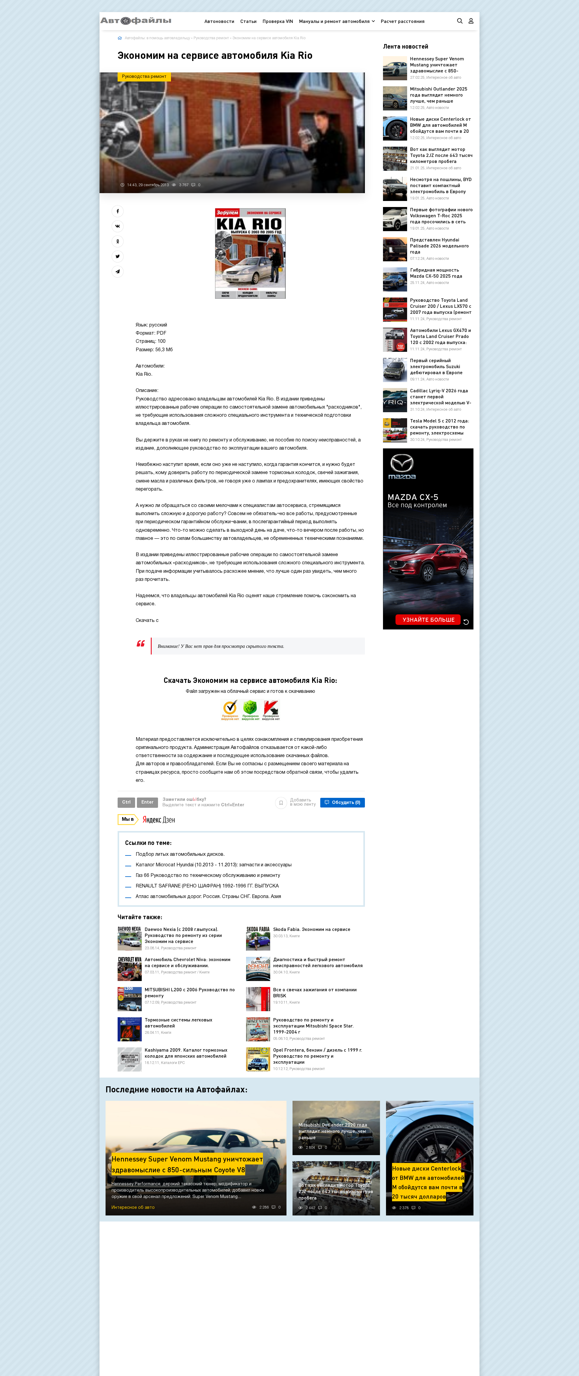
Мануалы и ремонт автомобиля (334, 21)
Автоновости (219, 21)
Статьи (248, 21)
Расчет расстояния (403, 21)
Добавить (303, 802)
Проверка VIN (278, 21)
